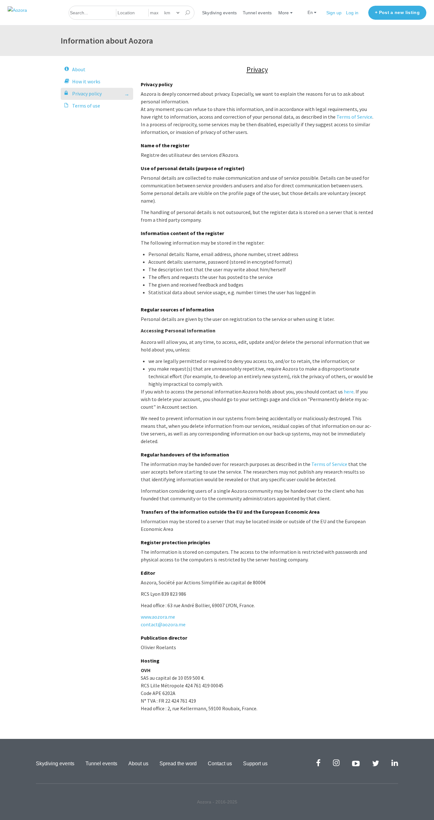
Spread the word (178, 763)
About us (138, 763)
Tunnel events (257, 12)
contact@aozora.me (163, 624)
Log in (352, 12)
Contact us (220, 763)
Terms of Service (354, 117)
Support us (255, 763)
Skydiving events (219, 12)
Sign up (334, 12)
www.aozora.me (158, 617)
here (349, 391)
